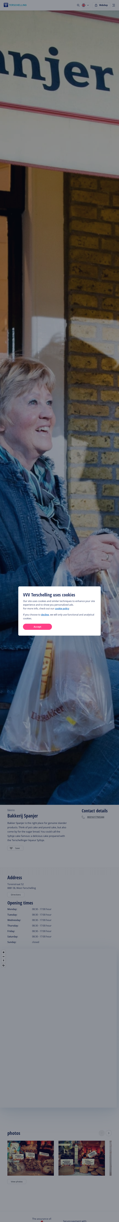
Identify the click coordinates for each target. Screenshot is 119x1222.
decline (45, 614)
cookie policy (62, 608)
